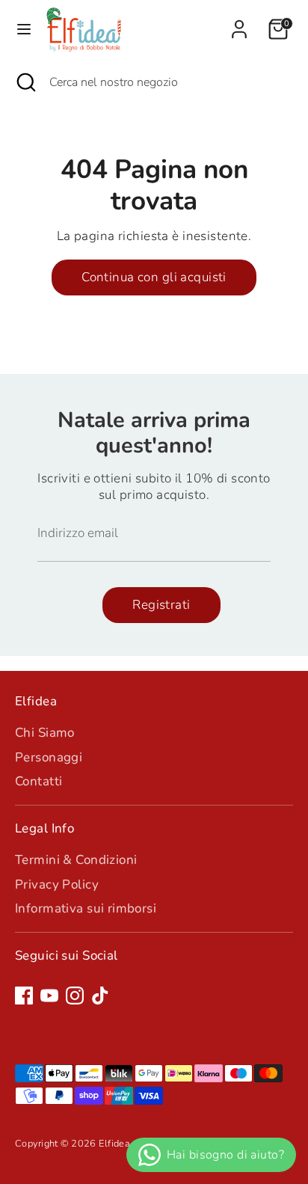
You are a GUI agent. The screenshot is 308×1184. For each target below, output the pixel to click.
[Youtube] (49, 995)
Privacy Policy (57, 884)
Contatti (38, 781)
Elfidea (114, 1143)
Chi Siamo (45, 732)
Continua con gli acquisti (154, 277)
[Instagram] (75, 995)
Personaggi (48, 757)
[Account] (239, 22)
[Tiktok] (100, 995)
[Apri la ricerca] (24, 82)
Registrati (161, 604)
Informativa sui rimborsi (85, 908)
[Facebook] (24, 995)
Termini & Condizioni (76, 859)
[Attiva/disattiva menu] (24, 29)
